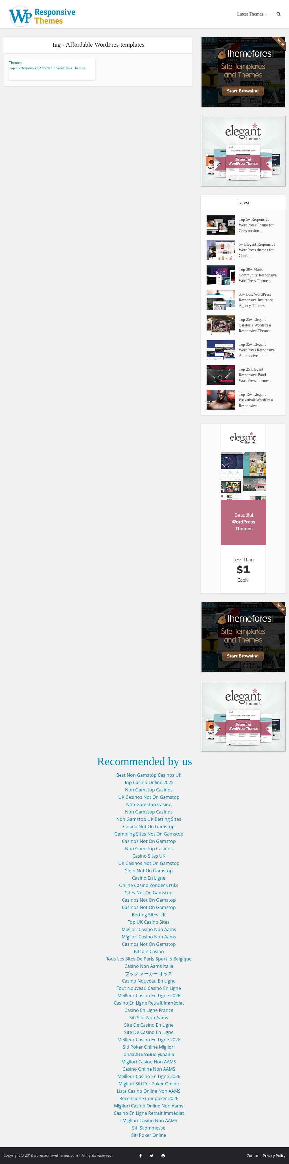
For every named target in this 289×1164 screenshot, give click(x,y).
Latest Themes (250, 14)
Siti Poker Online (148, 1135)
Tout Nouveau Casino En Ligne (149, 988)
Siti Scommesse (148, 1128)
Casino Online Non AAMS (148, 1069)
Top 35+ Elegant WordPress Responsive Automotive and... (257, 350)
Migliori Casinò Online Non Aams (148, 1106)
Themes (15, 62)
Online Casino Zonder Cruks (148, 885)
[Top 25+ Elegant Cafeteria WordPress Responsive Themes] (223, 325)
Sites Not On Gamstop (148, 893)
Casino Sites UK (148, 856)
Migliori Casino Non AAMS (148, 1062)
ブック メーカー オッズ (148, 973)
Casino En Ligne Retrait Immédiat (149, 1003)
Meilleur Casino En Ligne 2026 (148, 995)
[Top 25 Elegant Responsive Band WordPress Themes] (223, 374)
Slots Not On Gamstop (149, 870)
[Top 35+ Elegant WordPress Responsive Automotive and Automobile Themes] (223, 350)
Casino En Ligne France (148, 1010)
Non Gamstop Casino (149, 804)
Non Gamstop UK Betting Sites (148, 819)
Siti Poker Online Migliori (149, 1047)
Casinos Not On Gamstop (149, 841)
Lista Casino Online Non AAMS (149, 1091)
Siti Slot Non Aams (148, 1017)
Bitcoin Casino (149, 951)
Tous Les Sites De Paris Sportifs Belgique (149, 959)
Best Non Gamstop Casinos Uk (148, 775)
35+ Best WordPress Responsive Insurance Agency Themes (256, 300)
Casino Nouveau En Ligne (149, 981)
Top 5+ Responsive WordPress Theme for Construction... (256, 225)
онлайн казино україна (149, 1054)
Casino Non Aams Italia (148, 966)
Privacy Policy (274, 1155)
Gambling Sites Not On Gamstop (148, 834)
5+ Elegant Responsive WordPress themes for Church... (257, 250)
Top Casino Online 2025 (149, 782)
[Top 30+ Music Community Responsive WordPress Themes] (223, 275)
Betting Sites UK (149, 915)
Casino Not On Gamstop (149, 826)
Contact (253, 1155)
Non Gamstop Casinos (149, 790)
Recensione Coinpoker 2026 (148, 1098)
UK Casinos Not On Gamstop (148, 797)
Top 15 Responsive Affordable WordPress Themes (47, 68)
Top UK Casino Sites (149, 922)
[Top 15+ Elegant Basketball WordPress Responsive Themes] (223, 400)
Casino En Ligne (148, 878)
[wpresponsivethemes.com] (44, 16)
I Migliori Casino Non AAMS (148, 1120)
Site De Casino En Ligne (149, 1025)
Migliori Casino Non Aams (149, 929)
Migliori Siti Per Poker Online (149, 1084)
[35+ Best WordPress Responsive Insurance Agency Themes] (223, 300)
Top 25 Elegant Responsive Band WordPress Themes (254, 375)
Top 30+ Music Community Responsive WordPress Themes (258, 275)
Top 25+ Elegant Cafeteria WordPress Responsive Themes (255, 325)
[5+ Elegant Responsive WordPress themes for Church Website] (223, 249)
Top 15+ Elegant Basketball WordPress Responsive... (256, 400)
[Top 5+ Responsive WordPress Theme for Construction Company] (223, 225)
